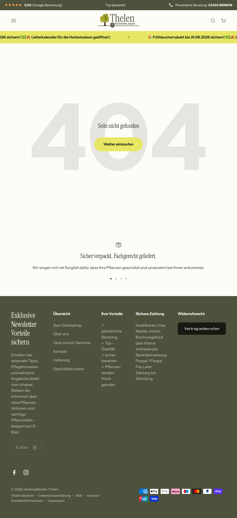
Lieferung (61, 360)
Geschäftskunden (68, 368)
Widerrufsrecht (22, 495)
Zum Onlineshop (67, 325)
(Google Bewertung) (43, 5)
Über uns (61, 334)
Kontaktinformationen (27, 501)
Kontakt (60, 351)
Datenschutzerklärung (54, 495)
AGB (78, 495)
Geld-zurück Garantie (71, 342)
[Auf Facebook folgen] (14, 472)
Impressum (56, 501)
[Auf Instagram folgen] (26, 472)
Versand (93, 495)
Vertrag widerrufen (201, 328)
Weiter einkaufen (118, 144)
